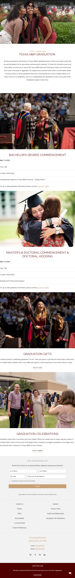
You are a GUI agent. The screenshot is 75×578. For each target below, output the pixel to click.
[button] (71, 4)
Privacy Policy (55, 509)
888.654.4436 (40, 549)
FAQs (19, 513)
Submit (37, 486)
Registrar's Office (43, 186)
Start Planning (37, 450)
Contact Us (19, 504)
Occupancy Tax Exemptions (55, 518)
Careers (55, 504)
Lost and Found (19, 523)
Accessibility (19, 518)
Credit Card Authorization (55, 513)
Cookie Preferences (19, 528)
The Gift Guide (37, 367)
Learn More (37, 575)
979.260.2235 (39, 546)
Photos (19, 509)
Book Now (5, 4)
